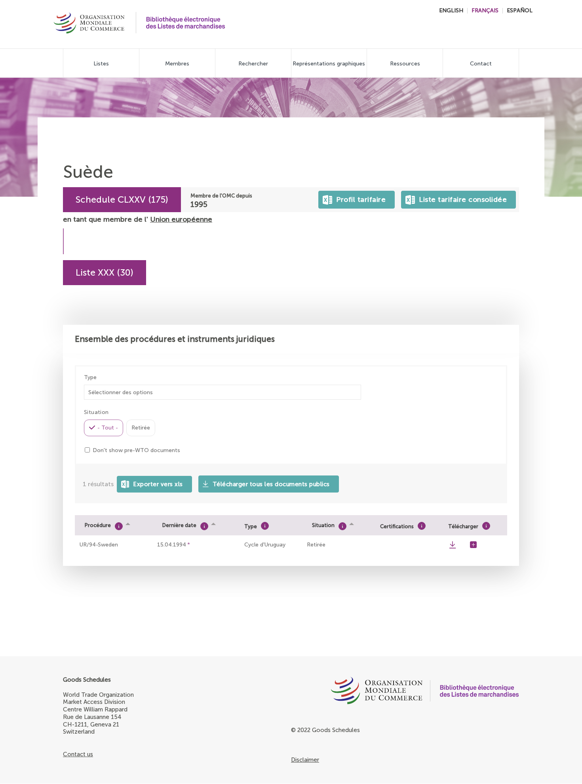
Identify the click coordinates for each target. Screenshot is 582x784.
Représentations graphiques (329, 63)
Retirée (140, 427)
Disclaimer (305, 759)
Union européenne (181, 219)
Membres (177, 63)
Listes (101, 63)
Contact (481, 63)
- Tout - (107, 427)
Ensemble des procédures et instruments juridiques (175, 339)
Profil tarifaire (359, 197)
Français (485, 10)
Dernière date (179, 525)
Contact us (78, 754)
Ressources (405, 63)
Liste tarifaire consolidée (461, 197)
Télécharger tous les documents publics (271, 484)
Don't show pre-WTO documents (136, 450)
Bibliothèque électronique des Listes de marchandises (185, 22)
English (451, 10)
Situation (323, 525)
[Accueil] (89, 24)
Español (520, 10)
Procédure (98, 525)
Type (90, 377)
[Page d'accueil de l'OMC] (357, 692)
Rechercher (253, 63)
